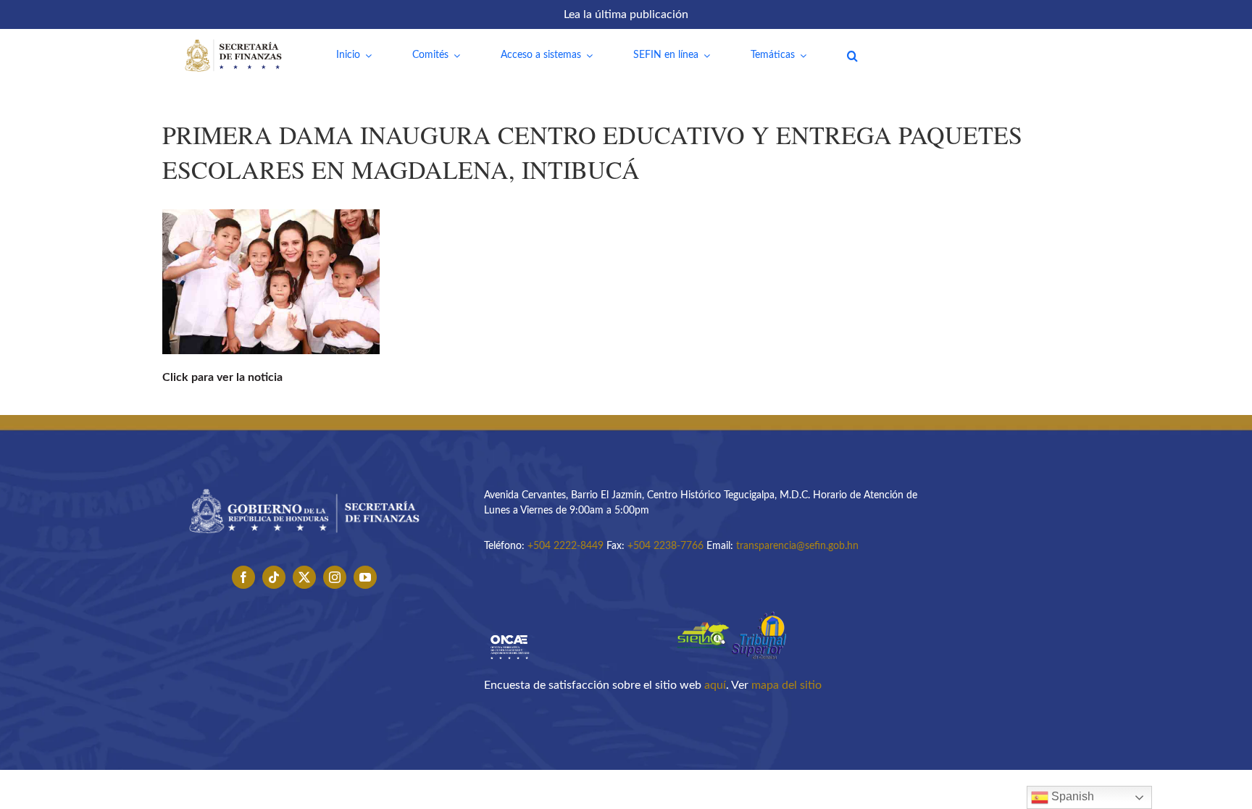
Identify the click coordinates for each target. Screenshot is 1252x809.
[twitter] (304, 577)
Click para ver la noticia (222, 377)
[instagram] (334, 577)
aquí (715, 685)
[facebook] (243, 577)
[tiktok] (273, 577)
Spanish (1071, 796)
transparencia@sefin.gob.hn (797, 546)
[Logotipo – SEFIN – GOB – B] (304, 484)
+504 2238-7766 (665, 546)
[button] (852, 55)
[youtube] (365, 577)
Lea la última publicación (626, 14)
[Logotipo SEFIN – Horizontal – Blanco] (233, 42)
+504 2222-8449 (565, 546)
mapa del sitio (786, 685)
